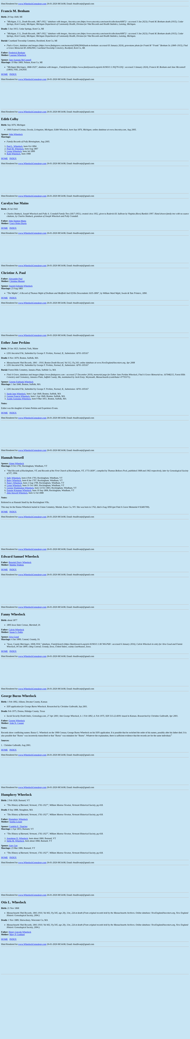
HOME (4, 74)
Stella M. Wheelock (15, 841)
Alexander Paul (15, 279)
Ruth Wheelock (13, 154)
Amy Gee (13, 845)
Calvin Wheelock (16, 629)
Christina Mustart (17, 281)
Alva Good (14, 637)
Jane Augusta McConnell (20, 60)
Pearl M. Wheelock (15, 149)
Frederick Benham (17, 52)
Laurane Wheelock (17, 55)
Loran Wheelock (14, 485)
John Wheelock (16, 134)
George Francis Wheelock (18, 396)
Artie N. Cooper (16, 723)
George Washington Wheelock (20, 488)
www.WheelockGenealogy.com (32, 3)
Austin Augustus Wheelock (19, 399)
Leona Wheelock (14, 151)
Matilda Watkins (16, 565)
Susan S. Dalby (16, 632)
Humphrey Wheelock (18, 819)
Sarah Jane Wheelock (16, 394)
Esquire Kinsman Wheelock (19, 490)
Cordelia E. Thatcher (18, 826)
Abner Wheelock (16, 463)
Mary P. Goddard (17, 934)
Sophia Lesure (15, 822)
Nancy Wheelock (14, 483)
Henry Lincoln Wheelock (20, 932)
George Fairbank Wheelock (21, 382)
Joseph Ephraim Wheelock (21, 286)
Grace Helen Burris (18, 223)
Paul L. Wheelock (15, 146)
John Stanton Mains (17, 221)
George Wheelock (17, 720)
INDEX (13, 74)
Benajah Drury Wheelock (20, 562)
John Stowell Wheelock (17, 493)
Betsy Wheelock (14, 480)
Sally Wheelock (14, 478)
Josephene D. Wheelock (17, 838)
